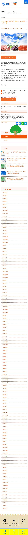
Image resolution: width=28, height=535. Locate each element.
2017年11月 (5, 485)
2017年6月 (5, 500)
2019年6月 (5, 429)
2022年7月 (5, 321)
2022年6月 (5, 324)
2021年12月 (5, 342)
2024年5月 (5, 257)
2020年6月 (5, 394)
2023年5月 (5, 292)
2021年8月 (5, 353)
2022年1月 (5, 339)
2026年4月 (5, 201)
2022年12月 (5, 306)
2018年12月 (5, 447)
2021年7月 (5, 356)
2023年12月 (5, 271)
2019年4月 (5, 435)
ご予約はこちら (9, 57)
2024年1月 (5, 268)
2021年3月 (5, 368)
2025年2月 (5, 233)
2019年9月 (5, 421)
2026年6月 (5, 195)
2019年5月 (5, 432)
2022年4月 (5, 330)
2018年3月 (5, 473)
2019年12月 (5, 412)
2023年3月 (5, 298)
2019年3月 (5, 438)
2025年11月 (5, 213)
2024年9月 (5, 245)
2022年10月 (5, 312)
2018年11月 (5, 450)
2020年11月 (5, 380)
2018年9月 (5, 456)
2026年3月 (5, 204)
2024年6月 (5, 254)
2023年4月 (5, 295)
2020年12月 (5, 377)
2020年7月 (5, 391)
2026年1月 (5, 207)
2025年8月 (5, 219)
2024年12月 (5, 236)
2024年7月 (5, 251)
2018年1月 (5, 479)
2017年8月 (5, 494)
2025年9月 (5, 216)
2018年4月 (5, 470)
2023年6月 (5, 289)
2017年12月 (5, 482)
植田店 (6, 136)
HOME (2, 11)
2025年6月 (5, 222)
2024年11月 (5, 239)
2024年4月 (5, 260)
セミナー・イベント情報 (10, 11)
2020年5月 (5, 397)
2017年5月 (5, 502)
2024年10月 (5, 242)
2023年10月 (5, 277)
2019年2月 (5, 441)
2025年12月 (5, 210)
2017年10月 (5, 488)
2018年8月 (5, 459)
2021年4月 (5, 365)
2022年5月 (5, 327)
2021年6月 (5, 359)
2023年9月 (5, 280)
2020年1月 (5, 409)
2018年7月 (5, 461)
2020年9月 (5, 385)
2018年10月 (5, 453)
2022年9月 (5, 315)
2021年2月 (5, 371)
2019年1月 (5, 444)
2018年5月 (5, 467)
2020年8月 (5, 388)
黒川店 (5, 140)
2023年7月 (5, 286)
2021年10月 (5, 347)
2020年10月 (5, 382)
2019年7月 (5, 426)
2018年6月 (5, 464)
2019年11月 (5, 415)
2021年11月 (5, 344)
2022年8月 (5, 318)
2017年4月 (5, 505)
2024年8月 (5, 248)
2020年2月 (5, 406)
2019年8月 (5, 423)
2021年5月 (5, 362)
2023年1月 (5, 303)
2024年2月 (5, 265)
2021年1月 (5, 374)
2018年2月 (5, 476)
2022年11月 (5, 309)
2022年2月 (5, 336)
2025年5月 (5, 224)
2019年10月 (5, 418)
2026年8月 (5, 192)
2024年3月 (5, 263)
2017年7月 (5, 497)
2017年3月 (5, 508)
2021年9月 (5, 350)
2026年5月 (5, 198)
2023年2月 (5, 301)
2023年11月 (5, 274)
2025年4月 (5, 227)
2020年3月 (5, 403)
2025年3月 (5, 230)
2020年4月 (5, 400)
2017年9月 (5, 491)
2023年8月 (5, 283)
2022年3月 (5, 333)
